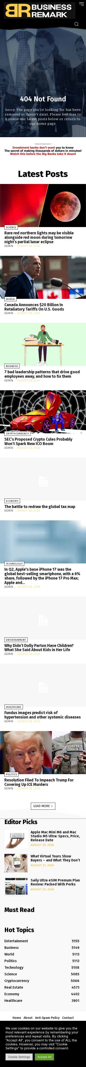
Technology (14, 563)
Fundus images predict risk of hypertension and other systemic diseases (42, 715)
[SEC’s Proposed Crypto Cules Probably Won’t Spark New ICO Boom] (43, 411)
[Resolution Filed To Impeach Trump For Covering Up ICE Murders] (43, 752)
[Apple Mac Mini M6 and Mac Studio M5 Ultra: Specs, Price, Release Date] (16, 839)
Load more (41, 806)
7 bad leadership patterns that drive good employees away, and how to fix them (42, 374)
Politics (11, 774)
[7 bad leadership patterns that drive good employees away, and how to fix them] (43, 344)
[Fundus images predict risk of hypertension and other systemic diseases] (43, 685)
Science (11, 227)
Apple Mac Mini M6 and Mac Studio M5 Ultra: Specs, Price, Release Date (55, 836)
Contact (68, 1018)
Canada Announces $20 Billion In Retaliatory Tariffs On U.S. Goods (34, 307)
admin (8, 246)
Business (12, 366)
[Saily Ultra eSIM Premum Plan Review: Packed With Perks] (16, 887)
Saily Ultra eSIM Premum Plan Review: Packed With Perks (55, 882)
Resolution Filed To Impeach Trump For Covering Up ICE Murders (39, 782)
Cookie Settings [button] (19, 1057)
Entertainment (16, 640)
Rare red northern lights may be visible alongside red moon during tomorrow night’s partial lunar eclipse (39, 237)
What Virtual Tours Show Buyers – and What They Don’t (55, 858)
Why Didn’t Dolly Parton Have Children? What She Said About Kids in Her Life (39, 647)
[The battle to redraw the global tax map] (43, 479)
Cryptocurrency (17, 433)
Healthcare (13, 707)
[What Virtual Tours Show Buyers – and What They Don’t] (16, 863)
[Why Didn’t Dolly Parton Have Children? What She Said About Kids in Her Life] (43, 618)
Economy (12, 501)
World (10, 299)
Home (17, 1018)
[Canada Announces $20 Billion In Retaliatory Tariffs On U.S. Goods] (43, 277)
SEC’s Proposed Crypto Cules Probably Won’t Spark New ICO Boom (38, 441)
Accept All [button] (44, 1057)
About (28, 1018)
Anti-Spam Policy (47, 1018)
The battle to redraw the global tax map (39, 506)
